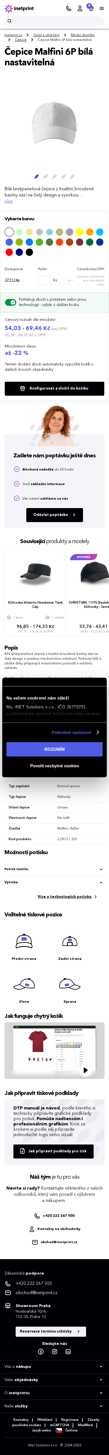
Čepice (21, 40)
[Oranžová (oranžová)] (90, 232)
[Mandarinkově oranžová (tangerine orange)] (59, 242)
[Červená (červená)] (9, 252)
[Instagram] (54, 1352)
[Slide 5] (72, 176)
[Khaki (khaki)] (29, 232)
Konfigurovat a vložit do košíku (58, 388)
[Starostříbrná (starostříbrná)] (39, 232)
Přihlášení (44, 1420)
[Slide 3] (54, 176)
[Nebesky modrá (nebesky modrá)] (49, 232)
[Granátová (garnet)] (79, 242)
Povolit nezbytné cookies (54, 765)
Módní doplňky (83, 35)
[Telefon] (68, 9)
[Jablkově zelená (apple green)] (19, 242)
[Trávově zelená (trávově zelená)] (49, 242)
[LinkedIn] (68, 1352)
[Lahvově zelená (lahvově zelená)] (90, 242)
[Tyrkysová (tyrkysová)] (100, 232)
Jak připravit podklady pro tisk (58, 1151)
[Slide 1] (36, 176)
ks (12, 280)
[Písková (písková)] (59, 232)
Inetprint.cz (13, 35)
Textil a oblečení (46, 35)
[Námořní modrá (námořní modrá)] (19, 252)
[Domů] (22, 8)
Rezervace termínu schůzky (46, 1331)
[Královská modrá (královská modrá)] (9, 242)
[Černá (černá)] (29, 252)
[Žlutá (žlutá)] (79, 232)
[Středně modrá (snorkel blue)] (100, 242)
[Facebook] (40, 1352)
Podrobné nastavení (71, 732)
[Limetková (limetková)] (19, 232)
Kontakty (21, 1420)
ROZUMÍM (54, 749)
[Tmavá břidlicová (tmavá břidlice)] (69, 232)
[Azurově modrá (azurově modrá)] (29, 242)
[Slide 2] (45, 176)
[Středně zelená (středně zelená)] (39, 242)
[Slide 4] (63, 176)
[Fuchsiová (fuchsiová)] (69, 242)
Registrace (70, 1420)
